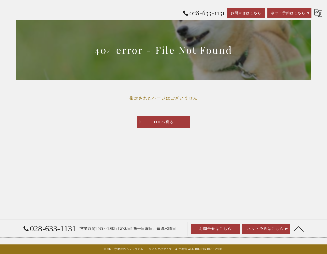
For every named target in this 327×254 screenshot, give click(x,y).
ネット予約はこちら (288, 13)
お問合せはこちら (246, 13)
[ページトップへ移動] (299, 228)
